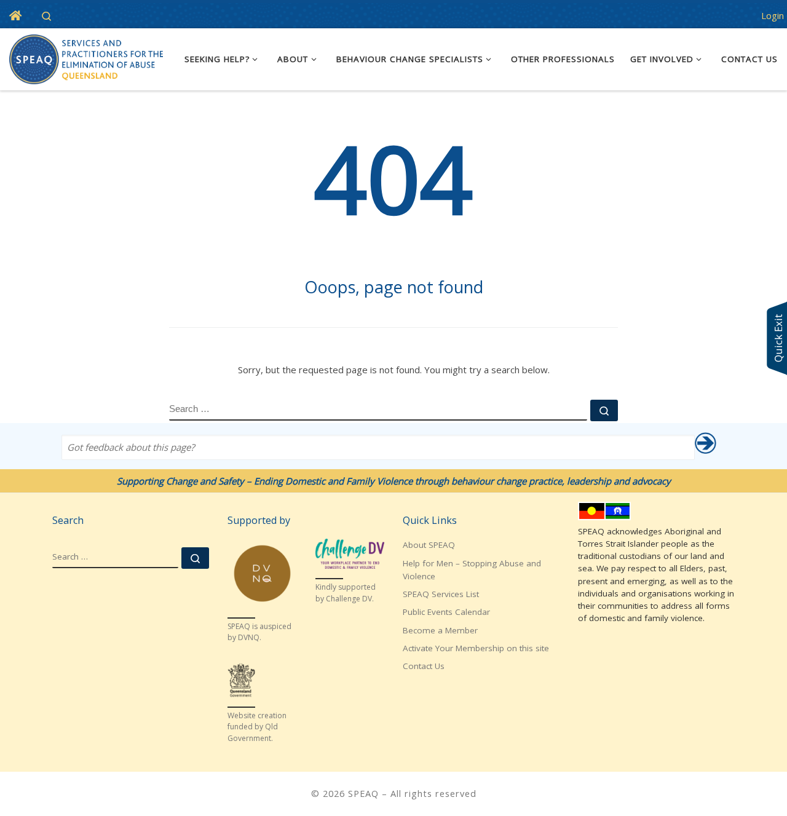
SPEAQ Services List (441, 594)
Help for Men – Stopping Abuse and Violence (472, 570)
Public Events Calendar (446, 611)
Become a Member (440, 630)
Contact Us (424, 665)
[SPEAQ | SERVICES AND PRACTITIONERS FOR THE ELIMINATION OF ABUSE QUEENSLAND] (86, 57)
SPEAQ (363, 793)
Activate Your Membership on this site (476, 648)
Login (772, 15)
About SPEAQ (429, 544)
